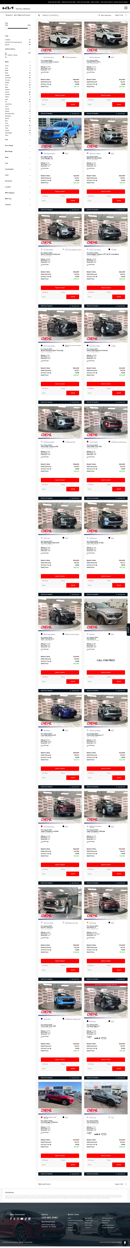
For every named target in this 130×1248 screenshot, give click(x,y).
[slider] (6, 28)
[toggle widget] (125, 1243)
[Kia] (8, 8)
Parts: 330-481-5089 (83, 2)
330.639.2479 (75, 113)
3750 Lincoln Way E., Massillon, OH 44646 (113, 2)
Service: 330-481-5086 (69, 2)
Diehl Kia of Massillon (47, 113)
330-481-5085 (50, 1218)
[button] (80, 37)
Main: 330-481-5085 (54, 2)
